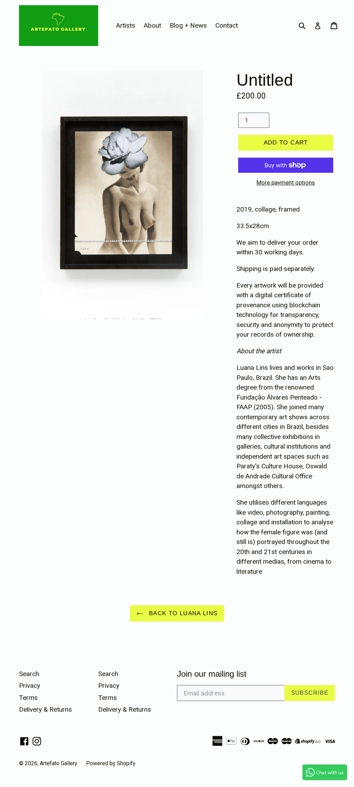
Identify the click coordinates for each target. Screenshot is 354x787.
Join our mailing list (211, 673)
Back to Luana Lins (182, 613)
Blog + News (188, 25)
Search (29, 674)
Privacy (29, 686)
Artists (125, 25)
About (152, 25)
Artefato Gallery (58, 763)
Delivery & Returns (45, 709)
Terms (28, 698)
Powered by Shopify (111, 763)
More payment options (286, 182)
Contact (226, 25)
